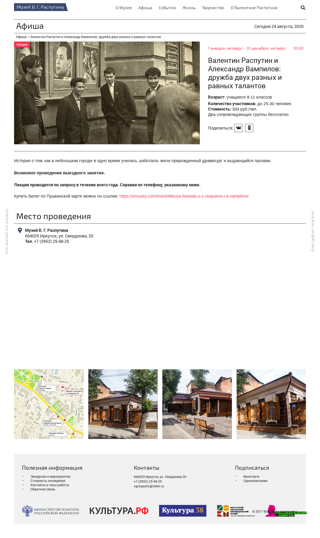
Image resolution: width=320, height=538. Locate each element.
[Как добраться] (49, 404)
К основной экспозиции (6, 231)
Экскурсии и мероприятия (50, 476)
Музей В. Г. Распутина (40, 7)
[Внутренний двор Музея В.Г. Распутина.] (197, 404)
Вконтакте (251, 476)
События (167, 7)
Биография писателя (312, 231)
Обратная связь (42, 489)
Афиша (145, 7)
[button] (238, 128)
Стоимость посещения (47, 480)
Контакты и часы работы (49, 485)
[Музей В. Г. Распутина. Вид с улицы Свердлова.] (271, 404)
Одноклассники (255, 480)
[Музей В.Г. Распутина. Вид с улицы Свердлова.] (123, 404)
